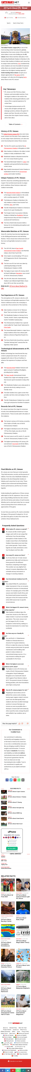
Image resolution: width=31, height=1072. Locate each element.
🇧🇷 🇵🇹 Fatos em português (20, 1037)
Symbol (3, 857)
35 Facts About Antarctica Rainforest (6, 989)
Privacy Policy (25, 1031)
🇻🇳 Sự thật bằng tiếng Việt (9, 1054)
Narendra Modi (11, 367)
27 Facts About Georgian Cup (16, 807)
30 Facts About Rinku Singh (21, 918)
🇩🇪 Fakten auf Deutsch (23, 1033)
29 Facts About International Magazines (21, 1012)
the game (17, 75)
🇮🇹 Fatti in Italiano (7, 1037)
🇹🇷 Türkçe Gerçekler (22, 1054)
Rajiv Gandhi (10, 375)
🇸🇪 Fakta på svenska (20, 1039)
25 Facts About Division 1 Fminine (17, 797)
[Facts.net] (10, 2)
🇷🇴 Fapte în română (8, 1052)
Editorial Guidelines (21, 17)
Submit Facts (4, 1033)
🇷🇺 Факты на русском (21, 1052)
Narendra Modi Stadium (13, 192)
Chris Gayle (7, 327)
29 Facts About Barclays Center (6, 920)
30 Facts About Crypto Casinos (16, 791)
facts (25, 77)
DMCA (13, 1031)
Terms (18, 1031)
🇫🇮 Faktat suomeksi (20, 1041)
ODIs (11, 204)
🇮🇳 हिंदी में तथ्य (5, 1044)
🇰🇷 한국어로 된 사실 (20, 1046)
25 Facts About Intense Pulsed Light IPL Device (23, 896)
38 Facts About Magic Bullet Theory (22, 941)
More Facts (12, 1033)
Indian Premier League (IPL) (12, 134)
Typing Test (4, 864)
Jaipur (24, 162)
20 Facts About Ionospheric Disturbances (6, 944)
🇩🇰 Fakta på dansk (8, 1039)
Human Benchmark (6, 868)
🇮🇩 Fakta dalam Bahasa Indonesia (18, 1044)
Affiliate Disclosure (5, 1031)
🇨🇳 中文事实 (15, 1056)
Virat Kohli (15, 444)
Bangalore (19, 273)
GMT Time (4, 860)
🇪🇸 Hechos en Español (20, 1035)
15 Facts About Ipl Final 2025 (7, 896)
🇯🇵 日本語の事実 (8, 1046)
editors (23, 753)
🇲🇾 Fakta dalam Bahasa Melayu (15, 1048)
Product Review (7, 1029)
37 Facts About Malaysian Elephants (23, 987)
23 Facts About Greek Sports (16, 818)
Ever (19, 63)
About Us (5, 1027)
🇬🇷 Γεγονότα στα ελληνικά (21, 1042)
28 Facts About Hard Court (15, 823)
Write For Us (23, 1029)
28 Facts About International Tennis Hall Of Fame (7, 1012)
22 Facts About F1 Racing (15, 802)
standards (14, 750)
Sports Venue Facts (18, 23)
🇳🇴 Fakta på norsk (8, 1041)
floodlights (20, 215)
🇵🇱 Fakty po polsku (23, 1050)
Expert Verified (9, 17)
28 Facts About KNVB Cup (15, 813)
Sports (8, 23)
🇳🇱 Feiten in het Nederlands (9, 1050)
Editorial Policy (13, 1027)
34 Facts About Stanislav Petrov (6, 966)
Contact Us (16, 1029)
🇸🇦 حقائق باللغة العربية (7, 1042)
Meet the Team (23, 1027)
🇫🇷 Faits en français (8, 1035)
